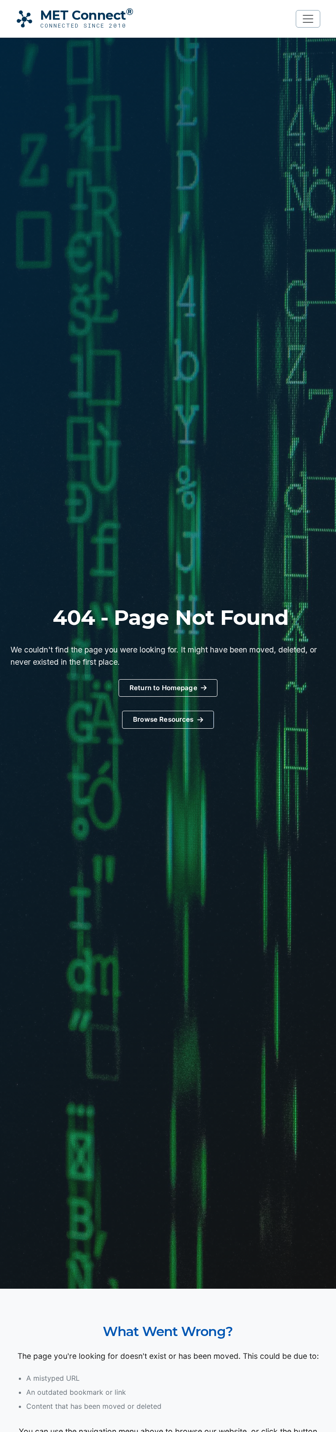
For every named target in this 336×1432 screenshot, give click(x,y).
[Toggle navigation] (308, 19)
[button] (168, 720)
